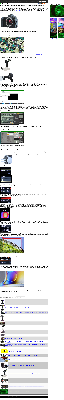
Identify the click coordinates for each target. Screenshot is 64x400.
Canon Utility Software (44, 87)
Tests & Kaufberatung (13, 1)
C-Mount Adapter (39, 54)
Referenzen (25, 1)
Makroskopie (18, 10)
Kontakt (36, 1)
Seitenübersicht (31, 1)
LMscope (2, 1)
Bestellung (20, 1)
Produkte (6, 1)
